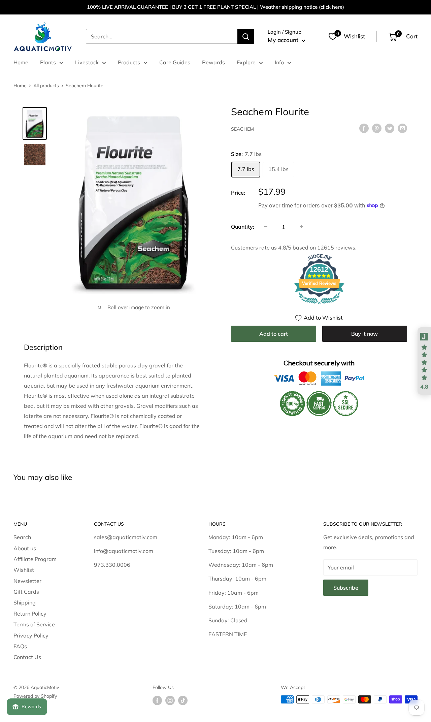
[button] (424, 361)
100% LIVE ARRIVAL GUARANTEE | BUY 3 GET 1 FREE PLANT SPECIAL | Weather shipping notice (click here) (215, 7)
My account (284, 39)
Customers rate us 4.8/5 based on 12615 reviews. (294, 247)
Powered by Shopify (35, 696)
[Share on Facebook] (364, 128)
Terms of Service (34, 624)
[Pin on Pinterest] (377, 128)
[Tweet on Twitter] (389, 128)
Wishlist (23, 569)
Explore (246, 62)
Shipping (24, 602)
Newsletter (27, 581)
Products (129, 62)
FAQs (20, 646)
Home (20, 62)
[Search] (245, 36)
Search (22, 537)
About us (24, 548)
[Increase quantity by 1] (301, 227)
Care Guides (174, 62)
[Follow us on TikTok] (183, 700)
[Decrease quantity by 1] (266, 227)
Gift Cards (26, 591)
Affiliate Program (35, 559)
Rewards (213, 62)
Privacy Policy (30, 635)
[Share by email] (402, 128)
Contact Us (27, 657)
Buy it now (364, 333)
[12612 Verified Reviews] (319, 304)
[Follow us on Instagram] (170, 700)
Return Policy (29, 613)
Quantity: (242, 226)
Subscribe (345, 587)
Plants (48, 62)
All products (46, 86)
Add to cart (273, 333)
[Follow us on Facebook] (157, 700)
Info (279, 62)
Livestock (87, 62)
